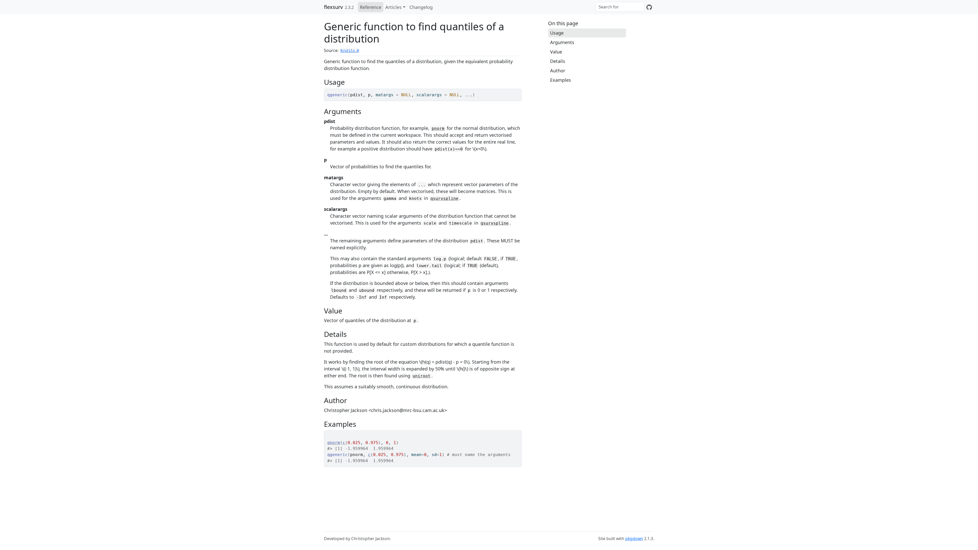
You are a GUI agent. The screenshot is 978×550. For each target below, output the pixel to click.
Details (557, 61)
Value (556, 52)
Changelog (421, 7)
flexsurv (333, 7)
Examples (560, 80)
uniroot (421, 376)
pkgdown (634, 538)
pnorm (438, 128)
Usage (557, 33)
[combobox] (619, 7)
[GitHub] (649, 7)
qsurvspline (444, 198)
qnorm (333, 442)
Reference (370, 7)
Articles (393, 7)
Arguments (562, 42)
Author (557, 70)
